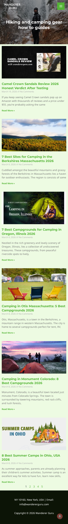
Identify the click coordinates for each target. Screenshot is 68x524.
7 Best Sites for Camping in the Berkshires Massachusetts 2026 (28, 159)
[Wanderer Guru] (12, 6)
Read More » (8, 110)
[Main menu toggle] (61, 6)
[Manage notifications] (60, 516)
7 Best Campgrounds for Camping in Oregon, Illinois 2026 (31, 232)
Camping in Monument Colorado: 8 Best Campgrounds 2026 (30, 381)
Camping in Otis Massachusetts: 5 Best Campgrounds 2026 (33, 308)
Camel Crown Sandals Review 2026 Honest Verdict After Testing (30, 86)
